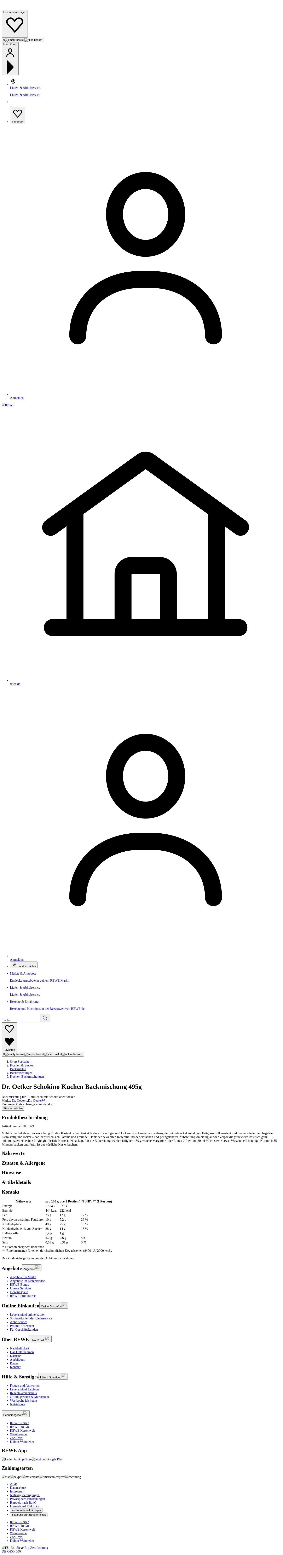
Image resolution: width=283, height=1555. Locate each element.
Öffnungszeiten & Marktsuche (30, 1397)
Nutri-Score (17, 1404)
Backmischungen (21, 1073)
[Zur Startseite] (16, 8)
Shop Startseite (19, 1061)
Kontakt (15, 1367)
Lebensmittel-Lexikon (24, 1389)
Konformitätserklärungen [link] (26, 1510)
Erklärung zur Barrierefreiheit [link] (29, 1514)
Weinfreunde (18, 1434)
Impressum (17, 1491)
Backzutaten (18, 1069)
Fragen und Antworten (25, 1385)
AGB (13, 1484)
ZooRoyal (16, 1438)
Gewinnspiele (19, 1292)
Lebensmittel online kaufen (27, 1314)
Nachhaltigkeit (19, 1348)
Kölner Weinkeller (22, 1441)
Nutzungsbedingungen (25, 1495)
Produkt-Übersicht (22, 1326)
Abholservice (18, 1322)
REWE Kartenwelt (22, 1430)
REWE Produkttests (23, 1295)
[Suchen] (45, 1018)
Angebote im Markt (23, 1277)
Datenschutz (18, 1487)
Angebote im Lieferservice (27, 1281)
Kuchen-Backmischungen (27, 1076)
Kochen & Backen (22, 1065)
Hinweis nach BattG (23, 1502)
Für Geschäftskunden (24, 1329)
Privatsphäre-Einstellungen (27, 1499)
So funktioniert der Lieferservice (31, 1318)
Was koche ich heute (23, 1400)
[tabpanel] (141, 1226)
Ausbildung (17, 1359)
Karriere (15, 1356)
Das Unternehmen (22, 1352)
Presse (14, 1363)
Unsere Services (20, 1288)
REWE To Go (19, 1427)
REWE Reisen (19, 1423)
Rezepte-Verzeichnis (23, 1393)
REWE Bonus (19, 1284)
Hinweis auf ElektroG (24, 1506)
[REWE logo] (8, 405)
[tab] (141, 1153)
